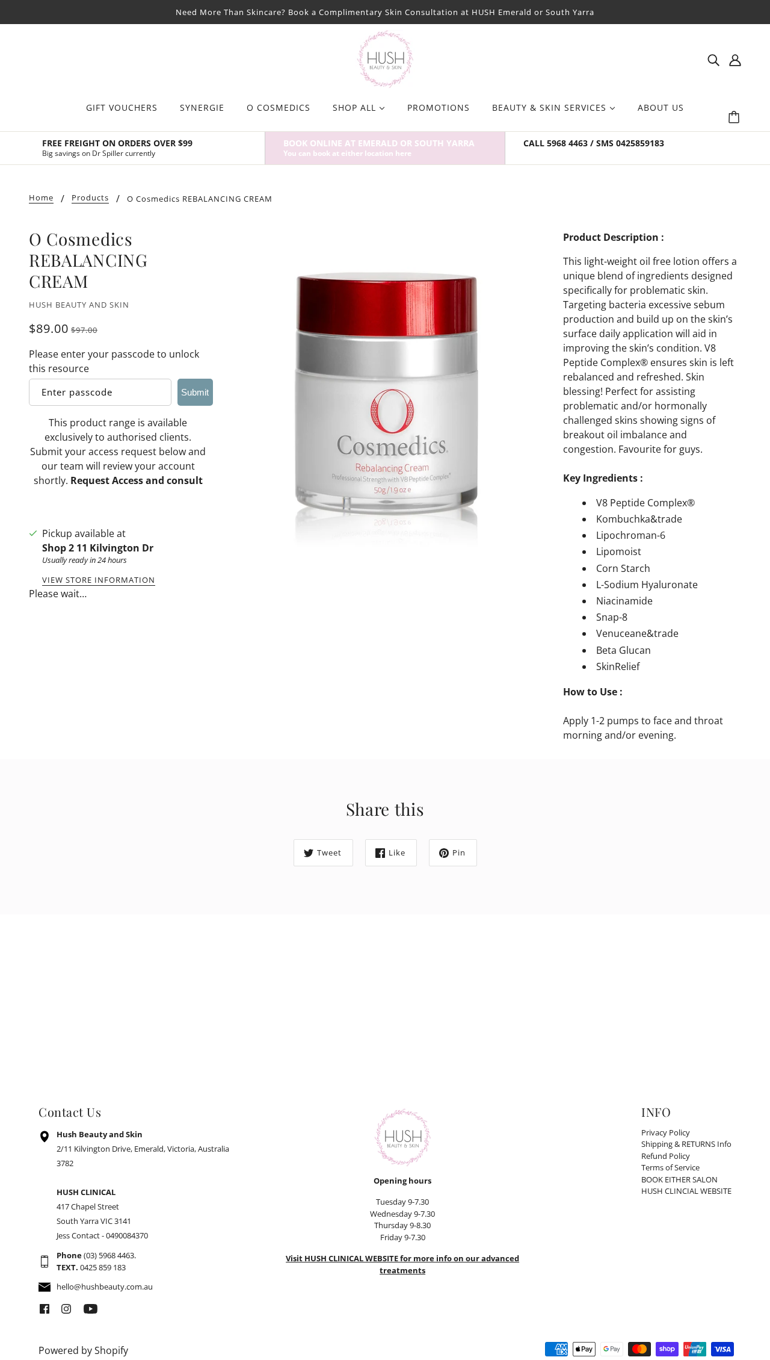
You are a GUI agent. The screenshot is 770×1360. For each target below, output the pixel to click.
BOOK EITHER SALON (679, 1179)
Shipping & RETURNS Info (686, 1143)
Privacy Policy (665, 1132)
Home (41, 198)
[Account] (735, 59)
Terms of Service (670, 1167)
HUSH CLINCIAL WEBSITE (686, 1190)
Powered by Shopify (83, 1350)
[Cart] (736, 117)
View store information (98, 580)
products (90, 198)
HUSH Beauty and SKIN (79, 304)
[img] (713, 59)
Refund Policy (665, 1155)
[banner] (385, 57)
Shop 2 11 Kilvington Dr (97, 547)
